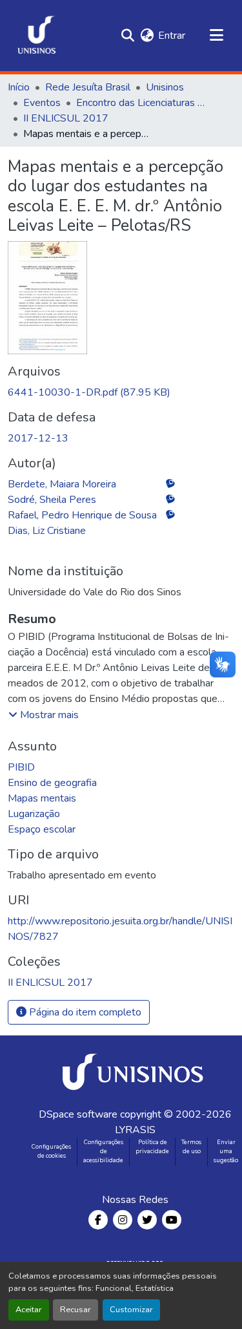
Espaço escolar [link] (42, 829)
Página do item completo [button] (83, 1012)
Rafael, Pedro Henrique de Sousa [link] (82, 515)
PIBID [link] (21, 767)
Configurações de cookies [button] (51, 1151)
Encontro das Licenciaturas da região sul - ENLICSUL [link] (140, 103)
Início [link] (19, 87)
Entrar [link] (171, 35)
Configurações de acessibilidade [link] (103, 1151)
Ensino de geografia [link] (52, 783)
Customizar (131, 1309)
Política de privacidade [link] (152, 1146)
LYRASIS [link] (135, 1130)
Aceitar (28, 1309)
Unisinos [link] (165, 87)
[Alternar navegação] (216, 35)
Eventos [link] (42, 103)
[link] (121, 392)
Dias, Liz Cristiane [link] (47, 531)
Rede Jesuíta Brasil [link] (87, 87)
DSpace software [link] (78, 1114)
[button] (37, 35)
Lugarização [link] (34, 814)
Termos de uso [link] (191, 1146)
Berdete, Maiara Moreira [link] (62, 484)
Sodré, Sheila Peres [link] (52, 500)
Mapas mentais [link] (42, 798)
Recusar (75, 1309)
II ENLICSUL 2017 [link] (65, 118)
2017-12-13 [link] (38, 438)
